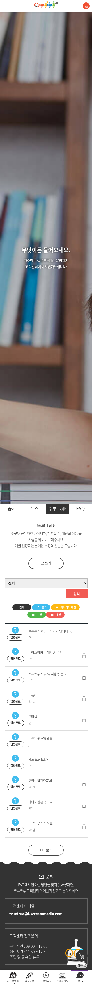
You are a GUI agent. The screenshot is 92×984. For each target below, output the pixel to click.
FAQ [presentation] (80, 508)
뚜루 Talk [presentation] (57, 508)
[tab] (11, 509)
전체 (21, 607)
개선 (58, 614)
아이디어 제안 (68, 607)
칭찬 (39, 614)
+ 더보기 (46, 850)
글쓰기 (46, 563)
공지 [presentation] (12, 508)
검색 (77, 593)
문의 (44, 607)
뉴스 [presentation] (34, 508)
